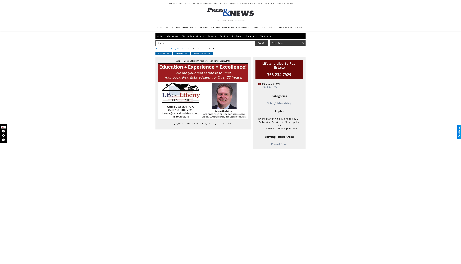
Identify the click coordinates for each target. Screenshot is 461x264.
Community (172, 36)
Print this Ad (181, 53)
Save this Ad (163, 53)
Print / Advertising (178, 49)
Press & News (279, 143)
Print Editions (240, 20)
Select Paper (278, 43)
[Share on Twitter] (3, 135)
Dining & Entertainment (193, 36)
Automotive (251, 36)
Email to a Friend (202, 53)
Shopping (212, 36)
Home (157, 49)
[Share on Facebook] (3, 131)
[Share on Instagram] (3, 139)
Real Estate (237, 36)
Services (224, 36)
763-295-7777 (269, 86)
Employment (266, 36)
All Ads (160, 36)
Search (261, 43)
